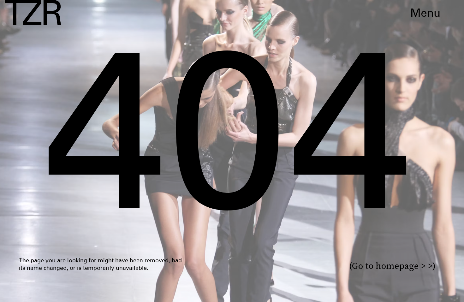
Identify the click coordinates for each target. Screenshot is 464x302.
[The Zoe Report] (33, 12)
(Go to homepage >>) (392, 266)
